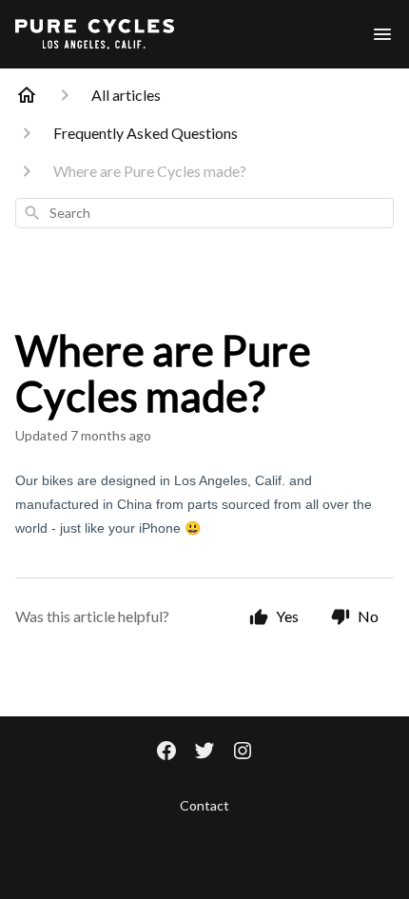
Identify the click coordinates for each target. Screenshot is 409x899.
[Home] (26, 95)
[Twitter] (204, 752)
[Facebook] (166, 752)
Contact (204, 805)
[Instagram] (242, 752)
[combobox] (204, 213)
